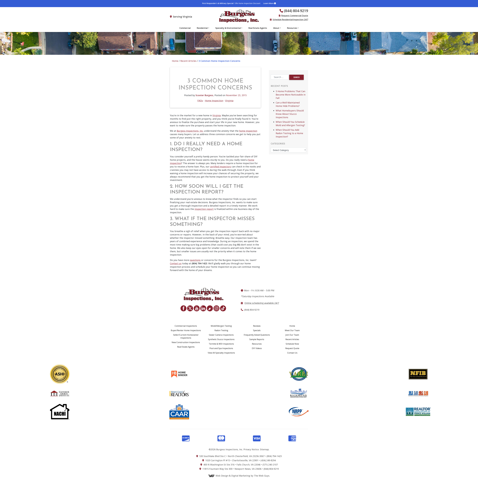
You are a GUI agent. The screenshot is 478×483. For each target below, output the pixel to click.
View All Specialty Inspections (221, 352)
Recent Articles (188, 60)
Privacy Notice (251, 449)
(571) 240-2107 (270, 464)
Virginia (229, 100)
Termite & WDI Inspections (221, 343)
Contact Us (292, 352)
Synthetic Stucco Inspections (221, 339)
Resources (292, 28)
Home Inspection (214, 100)
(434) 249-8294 (268, 460)
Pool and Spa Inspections (221, 348)
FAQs (200, 100)
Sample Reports (256, 339)
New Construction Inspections (186, 342)
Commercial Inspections (186, 326)
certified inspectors (220, 166)
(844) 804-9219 (271, 468)
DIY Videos (257, 348)
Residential (202, 28)
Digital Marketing (240, 475)
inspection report (204, 209)
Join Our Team (292, 334)
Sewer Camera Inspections (221, 334)
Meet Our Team (292, 330)
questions (195, 260)
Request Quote (292, 348)
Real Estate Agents (257, 28)
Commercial (185, 28)
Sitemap (264, 449)
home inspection (248, 130)
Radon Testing (221, 330)
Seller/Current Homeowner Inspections (186, 336)
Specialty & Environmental (228, 28)
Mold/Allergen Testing (221, 326)
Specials (257, 330)
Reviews (257, 326)
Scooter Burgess (204, 95)
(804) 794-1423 (274, 456)
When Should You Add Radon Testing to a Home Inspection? (289, 133)
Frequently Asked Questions (257, 334)
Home (175, 60)
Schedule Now (292, 343)
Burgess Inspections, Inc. (190, 130)
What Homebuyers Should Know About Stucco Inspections (290, 114)
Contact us (175, 263)
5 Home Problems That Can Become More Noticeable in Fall (290, 94)
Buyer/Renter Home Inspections (186, 330)
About (276, 28)
